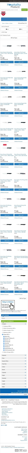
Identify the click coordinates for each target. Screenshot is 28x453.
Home (3, 23)
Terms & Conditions (5, 447)
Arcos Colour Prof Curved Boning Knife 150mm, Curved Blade (20, 53)
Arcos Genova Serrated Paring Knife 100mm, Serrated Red (21, 257)
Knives (11, 23)
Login (26, 438)
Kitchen (7, 23)
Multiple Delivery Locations (7, 412)
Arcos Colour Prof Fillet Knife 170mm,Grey (6, 78)
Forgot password (23, 440)
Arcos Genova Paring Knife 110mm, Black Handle (6, 282)
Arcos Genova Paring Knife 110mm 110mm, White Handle (7, 155)
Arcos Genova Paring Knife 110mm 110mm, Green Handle (6, 181)
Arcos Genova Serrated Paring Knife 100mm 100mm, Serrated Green (21, 283)
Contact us (25, 432)
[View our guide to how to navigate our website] (8, 304)
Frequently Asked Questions (19, 447)
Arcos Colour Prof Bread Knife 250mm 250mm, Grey (6, 129)
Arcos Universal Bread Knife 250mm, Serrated (6, 104)
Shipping (25, 431)
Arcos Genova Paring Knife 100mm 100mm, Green (6, 231)
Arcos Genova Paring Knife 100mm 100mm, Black (20, 231)
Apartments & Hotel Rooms (7, 408)
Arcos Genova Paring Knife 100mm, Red (20, 206)
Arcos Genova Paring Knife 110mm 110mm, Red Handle (6, 53)
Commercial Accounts (6, 410)
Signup (25, 439)
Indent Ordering (5, 411)
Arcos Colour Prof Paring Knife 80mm (20, 180)
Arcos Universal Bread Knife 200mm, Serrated (20, 104)
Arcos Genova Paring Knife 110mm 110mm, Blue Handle (20, 155)
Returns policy (24, 430)
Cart (10, 1)
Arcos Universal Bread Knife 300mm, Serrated (20, 78)
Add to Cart (7, 62)
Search (25, 9)
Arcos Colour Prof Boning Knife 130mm (5, 257)
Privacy (11, 447)
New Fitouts (4, 413)
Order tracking (24, 429)
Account (25, 1)
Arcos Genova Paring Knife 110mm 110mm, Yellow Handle (20, 130)
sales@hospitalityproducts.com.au (8, 420)
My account (24, 436)
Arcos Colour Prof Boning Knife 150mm (5, 206)
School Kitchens (5, 415)
